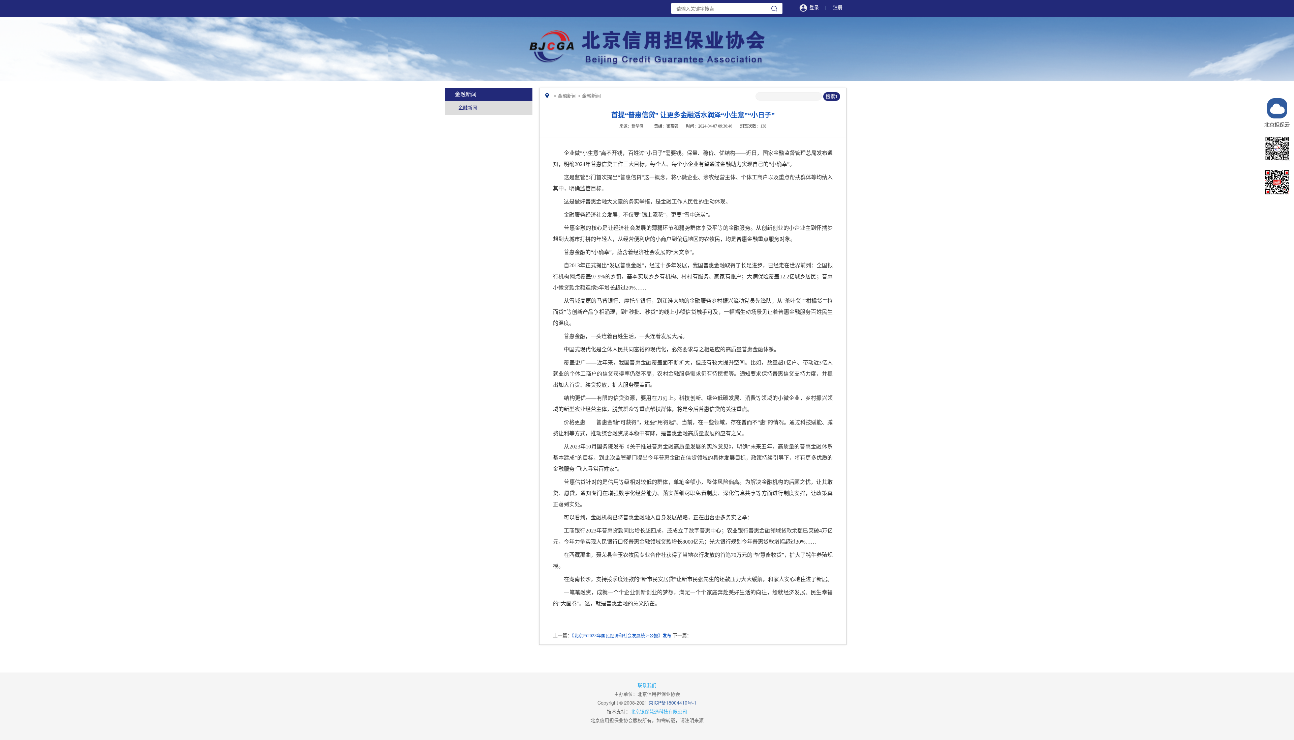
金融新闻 (467, 107)
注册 (837, 7)
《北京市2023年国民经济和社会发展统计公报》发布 (621, 635)
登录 (814, 7)
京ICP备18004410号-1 (673, 702)
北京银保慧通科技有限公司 (658, 711)
